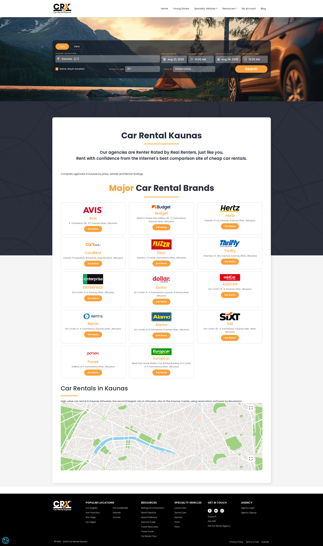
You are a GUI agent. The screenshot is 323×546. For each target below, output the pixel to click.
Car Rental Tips (148, 536)
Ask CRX (212, 521)
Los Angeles (92, 507)
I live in (167, 69)
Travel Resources (149, 526)
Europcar (161, 358)
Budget (161, 213)
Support (212, 516)
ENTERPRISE (93, 287)
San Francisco (93, 512)
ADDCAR (229, 284)
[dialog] (5, 540)
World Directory (148, 512)
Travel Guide (147, 531)
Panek (93, 361)
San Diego (91, 517)
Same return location (72, 69)
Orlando (117, 512)
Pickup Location (66, 53)
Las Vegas (91, 522)
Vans (77, 46)
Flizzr (161, 252)
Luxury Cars (180, 507)
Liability (265, 541)
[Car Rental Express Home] (62, 8)
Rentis (93, 323)
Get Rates (93, 228)
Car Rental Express (78, 541)
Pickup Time (195, 54)
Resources (229, 8)
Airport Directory (149, 517)
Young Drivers (181, 8)
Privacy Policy (236, 541)
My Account (249, 8)
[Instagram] (222, 511)
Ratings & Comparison (152, 507)
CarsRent (93, 252)
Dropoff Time (250, 54)
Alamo (161, 324)
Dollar (161, 287)
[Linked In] (216, 511)
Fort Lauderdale (120, 507)
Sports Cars (180, 512)
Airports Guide (148, 522)
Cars (62, 46)
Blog (263, 8)
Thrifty (230, 250)
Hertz (230, 215)
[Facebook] (210, 511)
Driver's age (116, 69)
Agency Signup (249, 512)
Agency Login (248, 507)
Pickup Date (169, 54)
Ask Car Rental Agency (219, 525)
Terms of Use (252, 541)
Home (164, 8)
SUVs (177, 522)
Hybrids (178, 517)
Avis (93, 218)
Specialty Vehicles (205, 8)
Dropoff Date (224, 54)
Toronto (117, 517)
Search (251, 69)
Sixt (230, 323)
